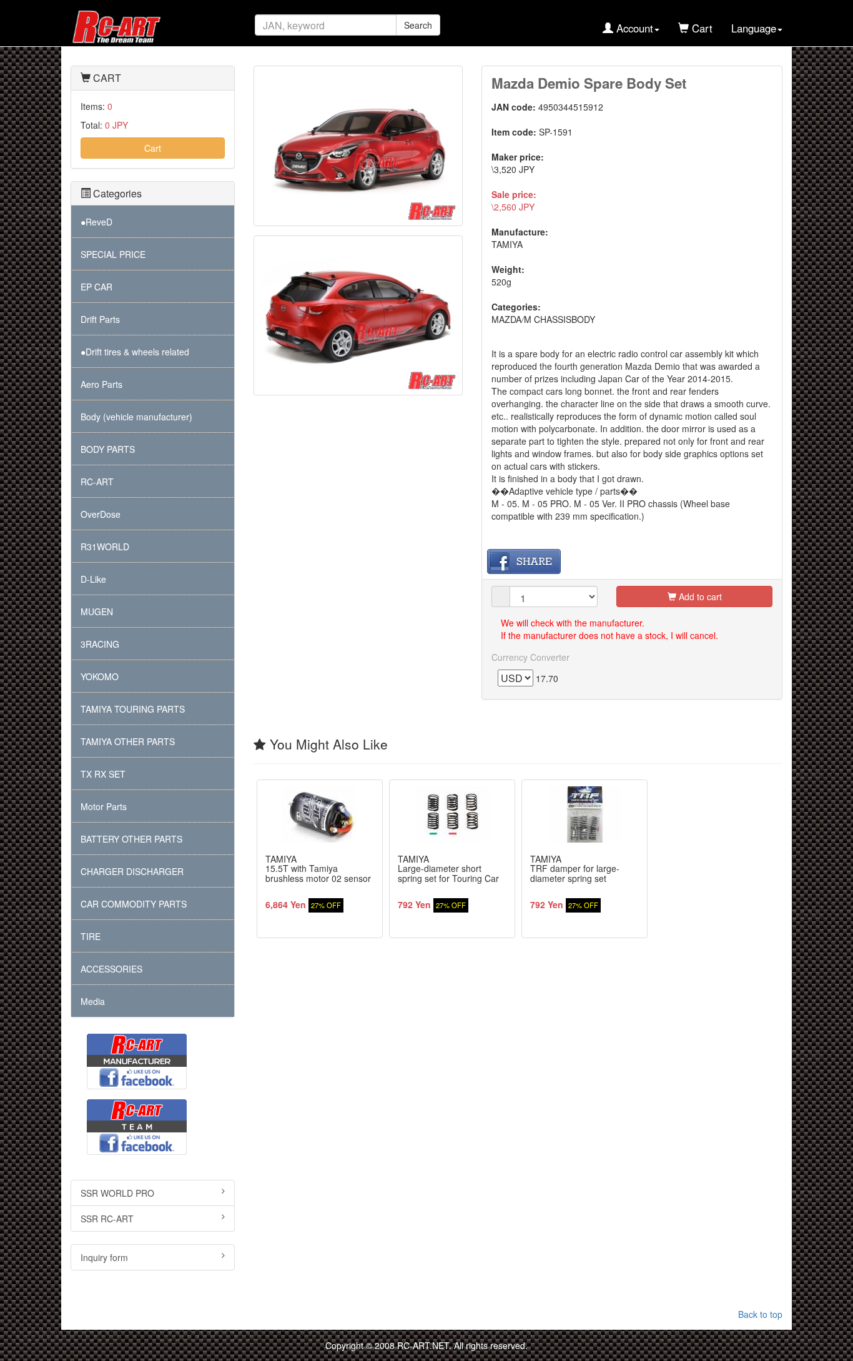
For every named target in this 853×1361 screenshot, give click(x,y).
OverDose (101, 514)
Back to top (760, 1314)
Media (93, 1001)
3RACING (100, 644)
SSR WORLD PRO (117, 1193)
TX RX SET (103, 774)
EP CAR (96, 286)
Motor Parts (104, 806)
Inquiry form (104, 1257)
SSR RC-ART (107, 1218)
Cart (152, 148)
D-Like (93, 579)
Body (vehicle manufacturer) (136, 416)
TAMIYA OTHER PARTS (128, 741)
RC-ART (97, 481)
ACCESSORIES (111, 969)
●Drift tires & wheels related (135, 351)
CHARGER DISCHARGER (132, 871)
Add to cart (699, 596)
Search (418, 25)
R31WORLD (105, 546)
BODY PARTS (108, 449)
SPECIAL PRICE (113, 254)
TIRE (91, 936)
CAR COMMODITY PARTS (134, 904)
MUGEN (97, 611)
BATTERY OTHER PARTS (131, 839)
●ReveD (96, 221)
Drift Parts (100, 319)
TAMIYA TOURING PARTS (133, 709)
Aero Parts (101, 384)
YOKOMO (100, 676)
